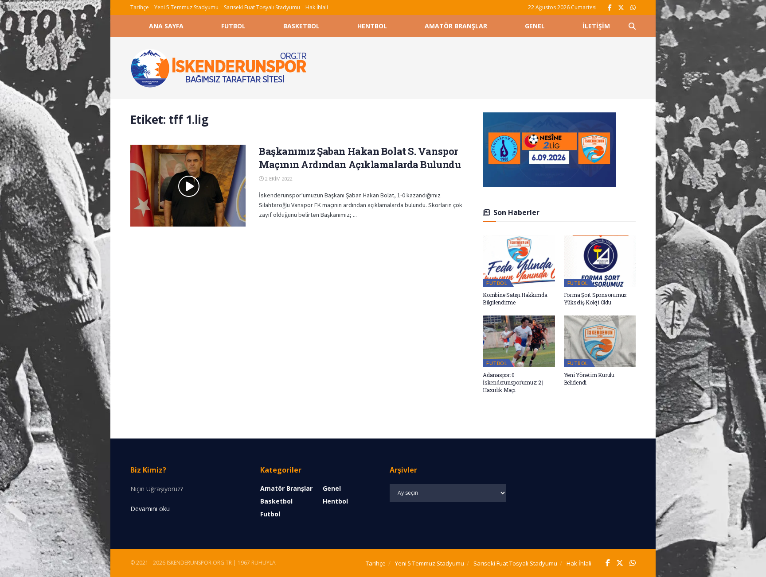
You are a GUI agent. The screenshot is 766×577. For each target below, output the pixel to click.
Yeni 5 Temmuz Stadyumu (186, 7)
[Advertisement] (481, 67)
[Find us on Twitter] (621, 7)
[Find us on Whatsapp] (633, 7)
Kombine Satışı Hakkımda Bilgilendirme (515, 298)
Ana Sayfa (166, 26)
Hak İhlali (316, 7)
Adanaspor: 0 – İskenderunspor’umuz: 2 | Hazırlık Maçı (513, 382)
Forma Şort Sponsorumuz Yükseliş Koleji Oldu (595, 298)
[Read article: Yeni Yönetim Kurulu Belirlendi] (600, 341)
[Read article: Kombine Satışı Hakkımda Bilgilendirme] (519, 261)
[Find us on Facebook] (610, 7)
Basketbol (301, 26)
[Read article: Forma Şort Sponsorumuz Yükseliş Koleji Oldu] (600, 261)
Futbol (233, 26)
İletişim (596, 26)
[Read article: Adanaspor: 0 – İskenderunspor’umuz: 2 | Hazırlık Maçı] (519, 341)
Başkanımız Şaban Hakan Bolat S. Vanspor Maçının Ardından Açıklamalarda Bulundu (360, 158)
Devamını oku (150, 508)
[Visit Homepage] (219, 68)
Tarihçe (139, 7)
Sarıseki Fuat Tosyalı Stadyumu (262, 7)
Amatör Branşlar (456, 26)
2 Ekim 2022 (278, 178)
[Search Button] (632, 26)
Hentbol (372, 26)
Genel (535, 26)
